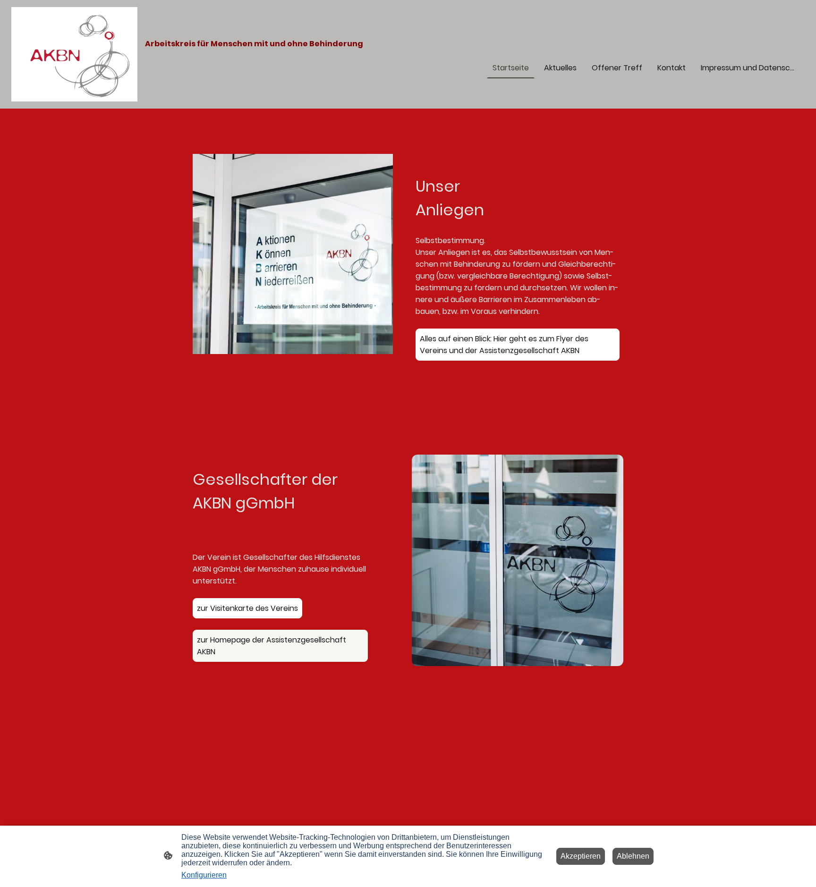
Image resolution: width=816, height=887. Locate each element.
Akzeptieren (581, 856)
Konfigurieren (204, 875)
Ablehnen (633, 856)
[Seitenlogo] (74, 54)
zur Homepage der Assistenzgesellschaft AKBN (271, 645)
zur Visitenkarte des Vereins (247, 608)
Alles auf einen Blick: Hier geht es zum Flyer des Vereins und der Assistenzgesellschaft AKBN (504, 344)
